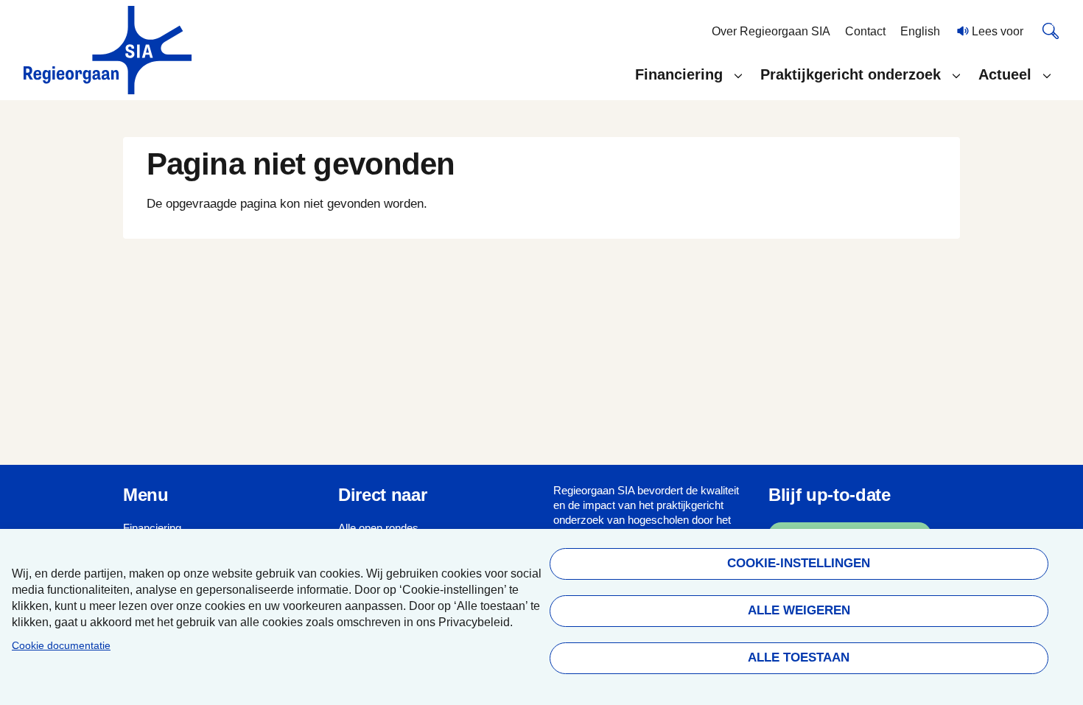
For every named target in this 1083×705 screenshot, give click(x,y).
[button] (688, 75)
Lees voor (996, 31)
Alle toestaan (798, 657)
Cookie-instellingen (798, 563)
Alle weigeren (798, 610)
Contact (865, 31)
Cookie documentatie (61, 645)
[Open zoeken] (1050, 30)
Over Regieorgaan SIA (771, 31)
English (920, 31)
